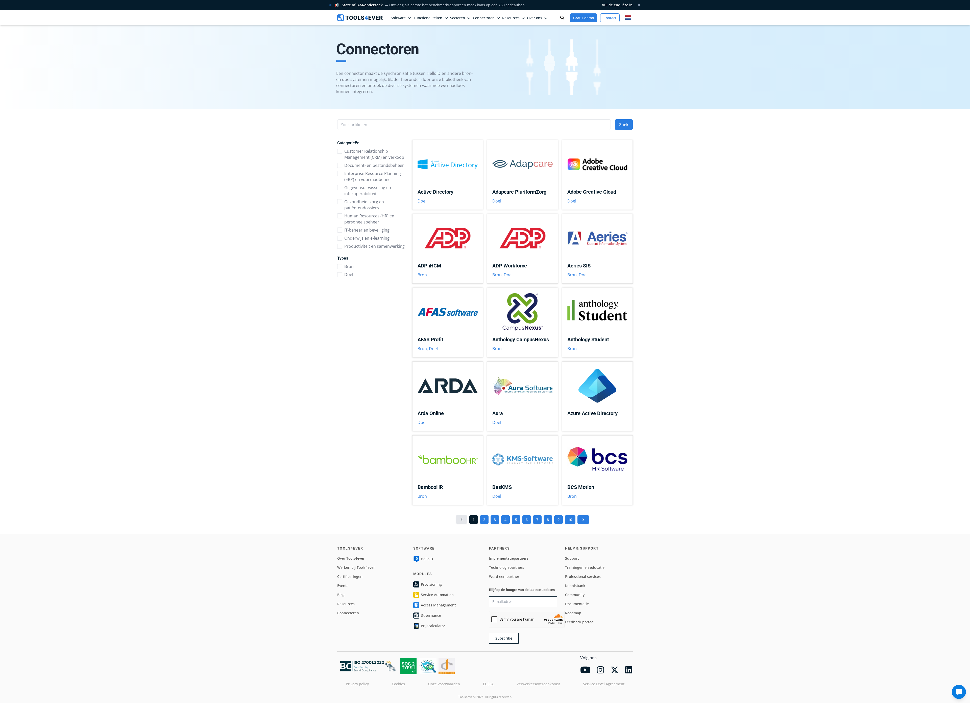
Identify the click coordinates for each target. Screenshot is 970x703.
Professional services (583, 576)
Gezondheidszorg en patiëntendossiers (364, 205)
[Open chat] (959, 692)
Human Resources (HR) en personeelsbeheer (369, 219)
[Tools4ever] (360, 17)
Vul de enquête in (617, 5)
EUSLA (488, 684)
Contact (609, 17)
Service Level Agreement (603, 684)
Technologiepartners (506, 567)
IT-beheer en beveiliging (367, 230)
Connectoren (348, 612)
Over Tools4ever (351, 558)
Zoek (623, 124)
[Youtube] (585, 670)
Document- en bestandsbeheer (374, 165)
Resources (346, 603)
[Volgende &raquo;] (583, 519)
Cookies (398, 684)
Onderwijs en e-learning (367, 238)
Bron (349, 266)
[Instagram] (600, 670)
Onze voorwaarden (444, 684)
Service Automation (437, 594)
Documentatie (577, 603)
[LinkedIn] (629, 670)
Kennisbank (575, 585)
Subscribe (503, 638)
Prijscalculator (433, 625)
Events (342, 585)
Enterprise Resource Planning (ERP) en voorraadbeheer (372, 176)
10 (570, 519)
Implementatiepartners (508, 558)
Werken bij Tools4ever (356, 567)
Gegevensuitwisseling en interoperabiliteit (367, 190)
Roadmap (573, 612)
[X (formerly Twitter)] (615, 670)
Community (575, 594)
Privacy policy (357, 684)
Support (572, 558)
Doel (348, 274)
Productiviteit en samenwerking (374, 246)
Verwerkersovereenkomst (538, 684)
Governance (431, 615)
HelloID (427, 558)
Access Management (438, 605)
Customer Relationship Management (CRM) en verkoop (374, 154)
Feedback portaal (579, 622)
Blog (341, 594)
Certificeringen (349, 576)
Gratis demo (583, 17)
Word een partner (504, 576)
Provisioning (431, 584)
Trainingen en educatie (584, 567)
